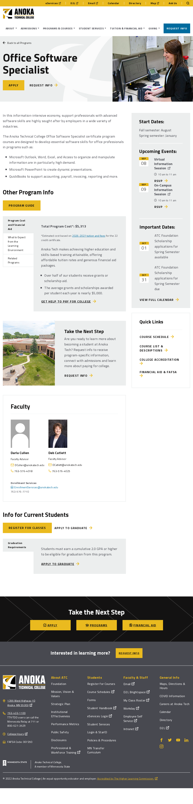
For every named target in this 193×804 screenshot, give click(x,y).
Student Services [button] (91, 28)
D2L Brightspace (134, 692)
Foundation (58, 684)
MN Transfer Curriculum (95, 750)
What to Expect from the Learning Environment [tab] (16, 243)
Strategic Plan (60, 704)
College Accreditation (160, 359)
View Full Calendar (158, 299)
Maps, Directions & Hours (172, 686)
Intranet (128, 729)
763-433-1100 (16, 713)
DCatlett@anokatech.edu (67, 465)
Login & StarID (97, 732)
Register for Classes (27, 528)
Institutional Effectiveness (60, 714)
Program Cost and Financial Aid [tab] (16, 224)
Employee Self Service (133, 718)
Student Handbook (99, 708)
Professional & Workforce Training (63, 750)
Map (153, 3)
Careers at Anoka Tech (175, 704)
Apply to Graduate (70, 528)
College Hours (15, 734)
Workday (129, 708)
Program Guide (22, 205)
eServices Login (97, 716)
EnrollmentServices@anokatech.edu (36, 487)
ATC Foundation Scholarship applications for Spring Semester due (167, 278)
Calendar (113, 3)
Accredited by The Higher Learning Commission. (125, 778)
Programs (98, 625)
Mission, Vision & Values (62, 693)
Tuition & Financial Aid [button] (126, 28)
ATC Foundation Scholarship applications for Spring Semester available (167, 246)
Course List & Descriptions (152, 348)
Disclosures (59, 740)
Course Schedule (155, 337)
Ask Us (173, 3)
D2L (72, 3)
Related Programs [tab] (13, 260)
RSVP (158, 181)
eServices (51, 3)
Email (91, 3)
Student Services (98, 724)
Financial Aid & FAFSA (159, 372)
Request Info (177, 28)
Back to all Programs (19, 43)
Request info (41, 85)
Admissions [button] (29, 28)
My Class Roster (134, 700)
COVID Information (172, 696)
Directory (135, 3)
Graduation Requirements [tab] (17, 545)
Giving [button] (153, 28)
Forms (91, 700)
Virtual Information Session (163, 164)
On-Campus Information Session (163, 190)
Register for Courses (101, 684)
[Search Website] (186, 3)
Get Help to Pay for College (66, 301)
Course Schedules (98, 692)
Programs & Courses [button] (58, 28)
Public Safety (60, 732)
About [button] (10, 28)
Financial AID (144, 625)
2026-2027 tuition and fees (88, 236)
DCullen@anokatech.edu (29, 465)
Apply (13, 85)
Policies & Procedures (101, 740)
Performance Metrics (65, 724)
